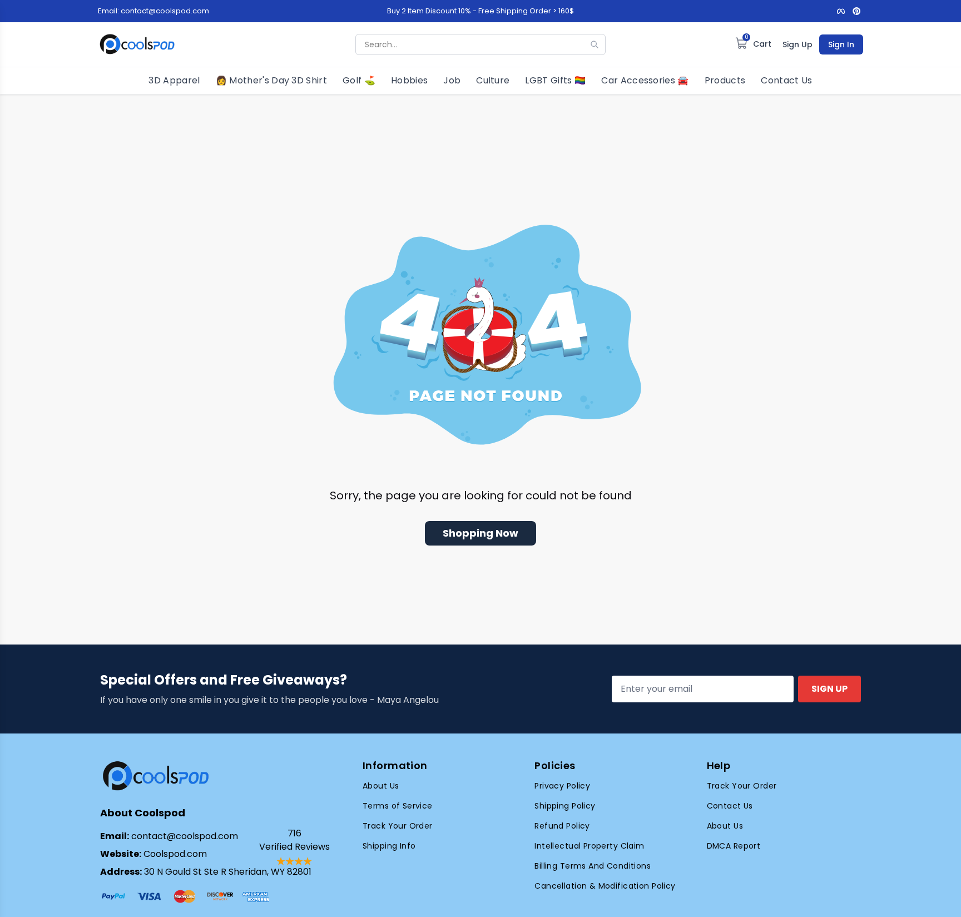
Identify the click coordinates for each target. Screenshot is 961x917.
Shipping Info (389, 845)
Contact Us (786, 80)
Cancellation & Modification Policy (604, 885)
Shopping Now (480, 533)
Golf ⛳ (359, 80)
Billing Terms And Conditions (592, 865)
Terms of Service (398, 805)
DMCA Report (734, 845)
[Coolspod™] (155, 776)
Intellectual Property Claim (589, 845)
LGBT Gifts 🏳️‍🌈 (555, 80)
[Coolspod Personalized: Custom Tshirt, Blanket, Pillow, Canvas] (137, 44)
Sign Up (797, 44)
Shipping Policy (564, 805)
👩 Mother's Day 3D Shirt (271, 80)
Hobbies (409, 80)
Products (725, 80)
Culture (492, 80)
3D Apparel (174, 80)
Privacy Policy (562, 785)
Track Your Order (398, 825)
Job (451, 80)
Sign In (841, 44)
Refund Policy (562, 825)
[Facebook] (841, 11)
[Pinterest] (856, 11)
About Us (381, 785)
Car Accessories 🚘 (644, 80)
